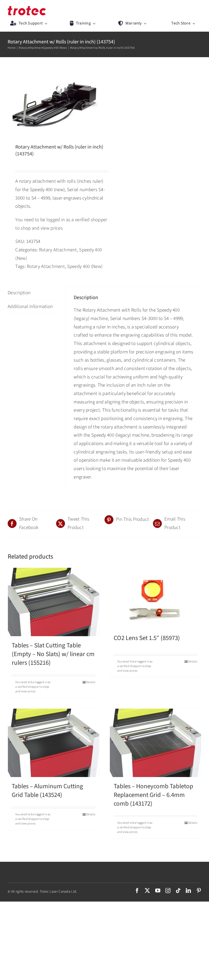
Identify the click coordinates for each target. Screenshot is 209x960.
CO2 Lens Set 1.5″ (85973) (147, 638)
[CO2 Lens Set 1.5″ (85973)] (155, 598)
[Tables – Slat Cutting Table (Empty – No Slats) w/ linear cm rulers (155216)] (53, 602)
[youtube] (157, 890)
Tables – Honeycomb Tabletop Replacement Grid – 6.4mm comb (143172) (153, 795)
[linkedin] (188, 890)
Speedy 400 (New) (85, 266)
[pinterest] (198, 890)
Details (90, 682)
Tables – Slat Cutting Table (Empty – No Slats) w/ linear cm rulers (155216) (53, 654)
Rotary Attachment (58, 250)
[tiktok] (178, 890)
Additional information (30, 306)
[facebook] (137, 890)
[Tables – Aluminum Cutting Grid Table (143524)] (53, 743)
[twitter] (147, 890)
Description (19, 292)
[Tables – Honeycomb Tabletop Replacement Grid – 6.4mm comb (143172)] (155, 743)
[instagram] (168, 890)
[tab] (33, 293)
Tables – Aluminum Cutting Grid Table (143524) (47, 790)
